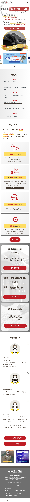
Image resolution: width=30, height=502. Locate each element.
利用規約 (15, 495)
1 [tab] (12, 66)
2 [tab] (14, 66)
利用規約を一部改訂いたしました (13, 103)
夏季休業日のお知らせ (10, 82)
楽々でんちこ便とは (15, 187)
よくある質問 (16, 486)
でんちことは (15, 239)
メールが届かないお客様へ (11, 116)
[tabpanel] (15, 58)
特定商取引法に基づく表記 (19, 490)
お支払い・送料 (8, 495)
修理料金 (7, 490)
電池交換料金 (8, 488)
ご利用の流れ (8, 493)
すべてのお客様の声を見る (15, 438)
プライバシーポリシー (18, 493)
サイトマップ (16, 488)
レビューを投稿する (15, 444)
